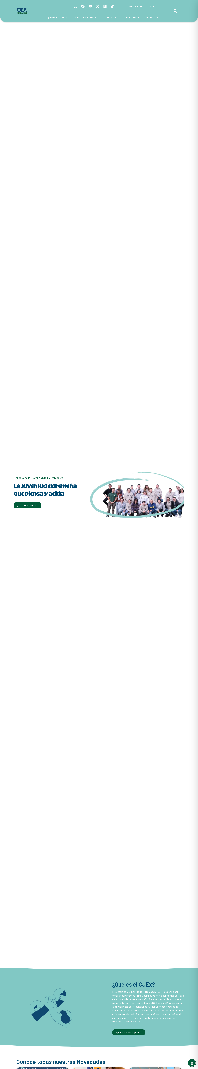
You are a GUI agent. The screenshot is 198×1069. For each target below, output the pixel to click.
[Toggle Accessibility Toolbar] (192, 1063)
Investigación (129, 17)
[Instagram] (75, 6)
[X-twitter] (97, 6)
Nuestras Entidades (83, 17)
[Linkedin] (105, 6)
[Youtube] (90, 6)
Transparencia (135, 6)
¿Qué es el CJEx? (56, 17)
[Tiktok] (112, 6)
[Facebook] (83, 6)
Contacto (152, 6)
